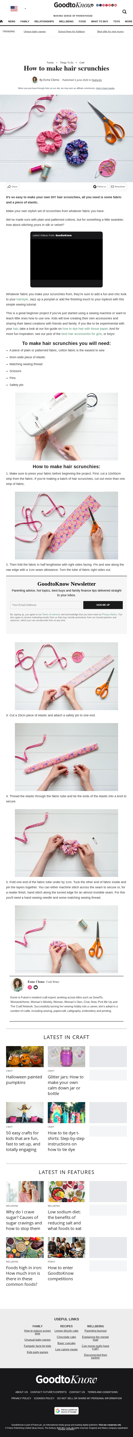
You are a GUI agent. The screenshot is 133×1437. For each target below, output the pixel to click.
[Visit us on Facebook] (97, 5)
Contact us (77, 1392)
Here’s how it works (105, 88)
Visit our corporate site (110, 1425)
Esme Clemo (51, 80)
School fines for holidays (71, 31)
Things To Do (66, 62)
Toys (116, 21)
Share (14, 186)
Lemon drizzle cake (66, 1330)
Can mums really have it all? (95, 1347)
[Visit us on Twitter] (100, 5)
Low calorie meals (66, 1349)
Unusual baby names (37, 1339)
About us (21, 1392)
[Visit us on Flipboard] (109, 5)
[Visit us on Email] (112, 5)
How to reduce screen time (37, 1332)
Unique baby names (35, 31)
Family (24, 21)
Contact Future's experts (48, 1392)
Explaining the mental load (95, 1338)
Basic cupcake (66, 1343)
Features (97, 80)
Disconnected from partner (95, 1356)
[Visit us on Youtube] (115, 5)
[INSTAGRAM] (31, 987)
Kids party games (37, 1352)
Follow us (101, 186)
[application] (66, 259)
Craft (81, 62)
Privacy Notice (109, 614)
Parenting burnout (96, 1330)
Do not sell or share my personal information (89, 1398)
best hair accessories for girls (81, 334)
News (11, 21)
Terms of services (51, 614)
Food (82, 21)
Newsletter (120, 186)
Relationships (44, 21)
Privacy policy (21, 1398)
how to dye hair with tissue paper (85, 328)
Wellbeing (66, 21)
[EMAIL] (36, 987)
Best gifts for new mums (110, 31)
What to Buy (99, 21)
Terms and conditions (103, 1392)
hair (15, 328)
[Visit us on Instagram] (103, 5)
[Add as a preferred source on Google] (66, 1411)
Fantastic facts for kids (37, 1346)
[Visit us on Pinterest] (106, 5)
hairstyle (22, 299)
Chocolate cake (66, 1337)
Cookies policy (44, 1398)
